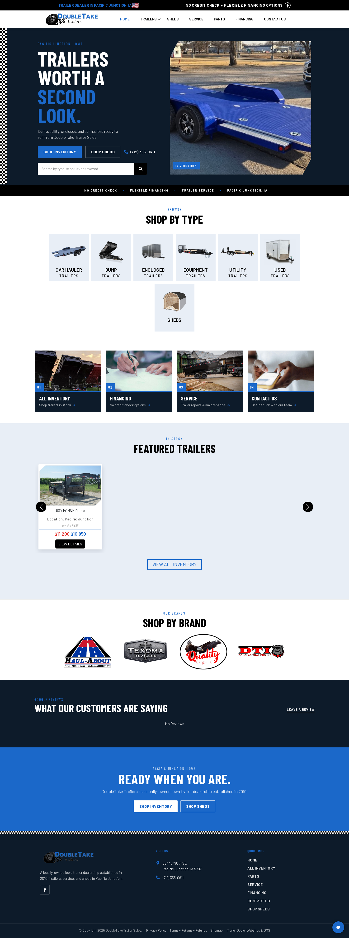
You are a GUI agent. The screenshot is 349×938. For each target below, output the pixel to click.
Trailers (148, 19)
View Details (70, 544)
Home (125, 19)
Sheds (173, 19)
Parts (219, 19)
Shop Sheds (103, 151)
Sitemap (216, 930)
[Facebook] (45, 890)
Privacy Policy (156, 930)
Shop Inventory (59, 151)
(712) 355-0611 (142, 151)
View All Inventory (174, 564)
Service (196, 19)
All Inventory (261, 868)
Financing (245, 19)
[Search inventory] (140, 169)
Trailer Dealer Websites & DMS (248, 930)
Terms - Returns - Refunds (188, 930)
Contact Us (275, 19)
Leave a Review (301, 709)
